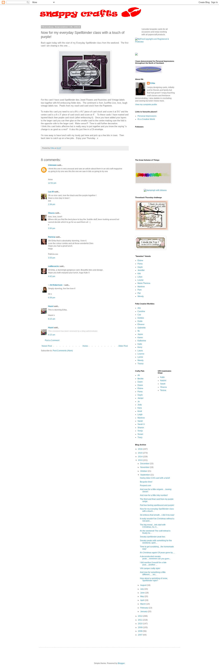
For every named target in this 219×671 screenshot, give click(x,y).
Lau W (51, 192)
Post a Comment (52, 340)
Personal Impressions (147, 116)
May (142, 596)
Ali (139, 375)
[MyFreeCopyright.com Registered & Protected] (155, 42)
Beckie (140, 379)
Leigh (140, 414)
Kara (140, 408)
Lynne (140, 357)
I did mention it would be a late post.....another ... (153, 563)
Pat (139, 293)
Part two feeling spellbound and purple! (157, 505)
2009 (140, 627)
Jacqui (140, 398)
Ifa (139, 331)
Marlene (141, 286)
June (142, 593)
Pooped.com (145, 485)
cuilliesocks (53, 266)
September (145, 475)
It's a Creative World (146, 119)
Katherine (142, 341)
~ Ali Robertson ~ (56, 285)
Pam (140, 290)
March (143, 604)
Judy (140, 405)
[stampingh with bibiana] (155, 190)
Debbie (141, 318)
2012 (140, 616)
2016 (140, 449)
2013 (140, 460)
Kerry (140, 347)
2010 (140, 624)
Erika (152, 83)
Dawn (140, 382)
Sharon (141, 427)
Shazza (51, 213)
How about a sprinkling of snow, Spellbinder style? (154, 579)
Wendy (141, 296)
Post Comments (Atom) (63, 351)
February (144, 608)
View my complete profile (146, 104)
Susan (140, 434)
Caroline (141, 311)
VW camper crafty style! (150, 568)
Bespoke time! (146, 482)
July (142, 589)
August (143, 585)
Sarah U (141, 424)
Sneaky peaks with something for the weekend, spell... (156, 541)
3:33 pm (51, 258)
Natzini (163, 380)
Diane (140, 385)
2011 (140, 620)
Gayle (140, 267)
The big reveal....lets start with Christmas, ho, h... (153, 526)
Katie (140, 344)
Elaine (140, 260)
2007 (140, 635)
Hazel (50, 306)
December (145, 463)
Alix (139, 308)
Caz (139, 314)
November (145, 467)
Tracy (140, 437)
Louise (140, 280)
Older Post (123, 346)
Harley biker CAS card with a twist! (155, 478)
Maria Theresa (144, 283)
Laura (140, 351)
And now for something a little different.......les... (153, 573)
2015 (140, 453)
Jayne (140, 334)
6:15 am (51, 319)
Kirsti (140, 411)
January (144, 611)
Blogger (121, 663)
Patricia (51, 237)
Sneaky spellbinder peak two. (153, 537)
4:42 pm (51, 276)
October (144, 471)
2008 (140, 631)
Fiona (140, 264)
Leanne (141, 354)
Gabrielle (142, 328)
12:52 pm (52, 183)
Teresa (163, 390)
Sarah (140, 421)
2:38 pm (51, 204)
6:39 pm (51, 298)
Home (85, 346)
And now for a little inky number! (154, 495)
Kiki (139, 273)
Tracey (140, 363)
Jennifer (141, 270)
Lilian (140, 277)
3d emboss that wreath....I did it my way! (157, 515)
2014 (140, 456)
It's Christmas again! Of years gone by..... (157, 552)
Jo (139, 401)
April (142, 600)
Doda (140, 321)
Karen (140, 337)
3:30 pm (51, 228)
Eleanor (141, 324)
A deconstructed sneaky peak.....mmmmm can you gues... (155, 557)
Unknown (52, 165)
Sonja (140, 431)
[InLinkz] (136, 54)
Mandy (140, 360)
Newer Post (47, 346)
